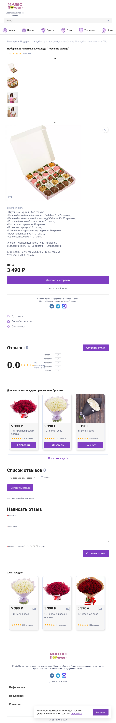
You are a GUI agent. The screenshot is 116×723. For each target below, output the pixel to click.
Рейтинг (11, 546)
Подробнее (76, 713)
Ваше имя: (12, 516)
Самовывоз (18, 326)
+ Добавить (24, 444)
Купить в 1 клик (58, 288)
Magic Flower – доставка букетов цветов (31, 666)
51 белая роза (86, 430)
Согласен (100, 712)
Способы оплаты (22, 321)
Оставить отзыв (95, 347)
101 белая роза (53, 430)
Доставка (17, 316)
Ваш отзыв (12, 526)
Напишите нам (59, 681)
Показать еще (56, 458)
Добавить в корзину (58, 280)
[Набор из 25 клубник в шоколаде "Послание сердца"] (58, 163)
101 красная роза (88, 613)
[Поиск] (108, 20)
